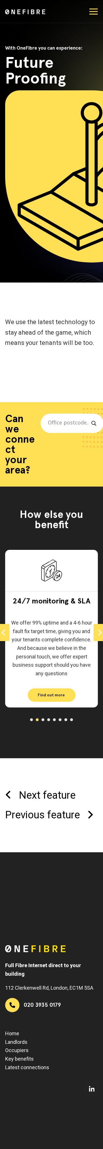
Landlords (16, 1042)
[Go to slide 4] (48, 719)
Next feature (47, 795)
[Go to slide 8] (71, 719)
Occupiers (17, 1050)
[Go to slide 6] (60, 719)
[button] (93, 12)
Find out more (52, 695)
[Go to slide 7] (65, 719)
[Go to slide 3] (42, 719)
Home (12, 1033)
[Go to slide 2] (37, 719)
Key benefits (19, 1059)
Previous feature (42, 815)
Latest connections (27, 1067)
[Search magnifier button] (94, 423)
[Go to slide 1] (31, 719)
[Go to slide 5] (54, 719)
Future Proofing (52, 600)
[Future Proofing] (52, 570)
